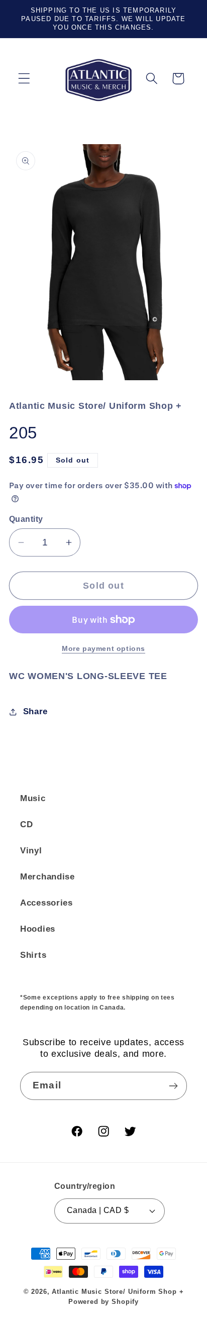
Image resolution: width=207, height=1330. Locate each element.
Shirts (33, 955)
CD (26, 824)
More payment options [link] (103, 648)
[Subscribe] (173, 1086)
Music (33, 798)
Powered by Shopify (103, 1301)
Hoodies (37, 929)
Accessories (46, 903)
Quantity (26, 519)
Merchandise (47, 876)
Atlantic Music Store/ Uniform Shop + (117, 1291)
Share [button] (35, 711)
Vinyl (31, 850)
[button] (24, 78)
